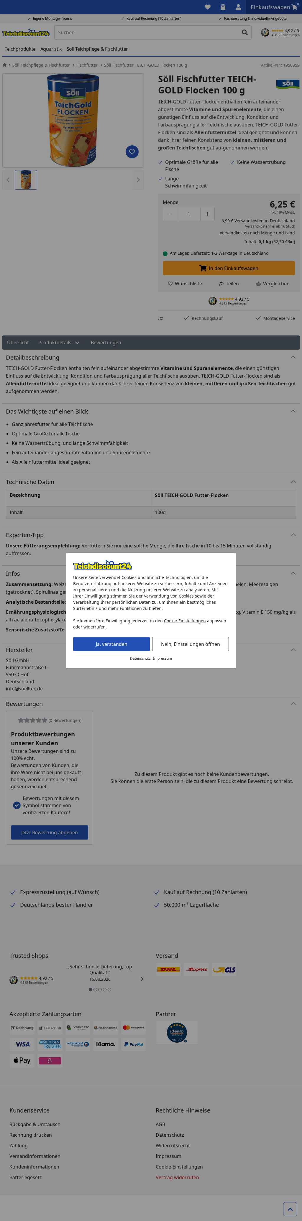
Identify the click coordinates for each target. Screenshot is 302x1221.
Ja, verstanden (111, 644)
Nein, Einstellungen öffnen (190, 644)
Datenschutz (140, 658)
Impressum (162, 658)
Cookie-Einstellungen (185, 620)
